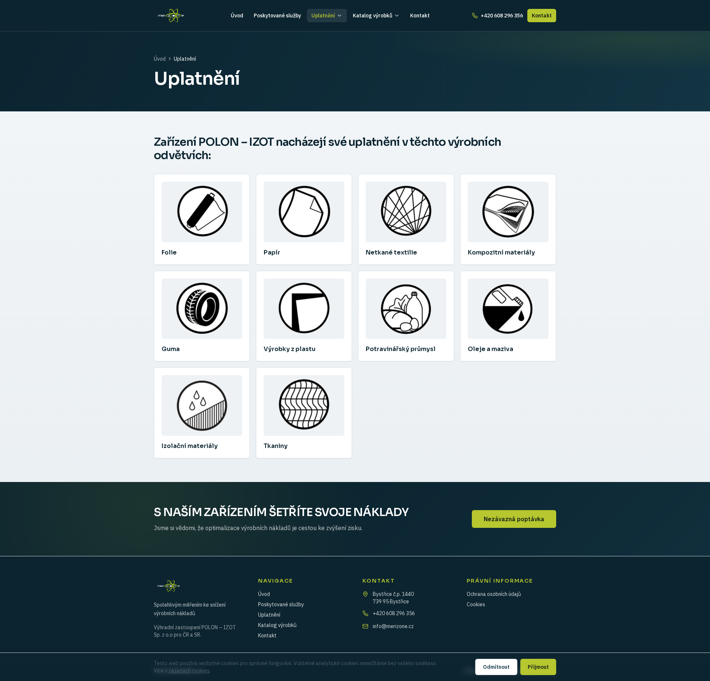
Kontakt (420, 15)
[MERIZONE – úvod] (171, 15)
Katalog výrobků (372, 15)
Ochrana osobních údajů (494, 594)
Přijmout (538, 667)
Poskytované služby (277, 15)
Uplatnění (323, 15)
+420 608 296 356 (502, 15)
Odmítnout (496, 667)
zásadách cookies (189, 670)
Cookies (476, 604)
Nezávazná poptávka (514, 519)
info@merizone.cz (393, 626)
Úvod (237, 15)
